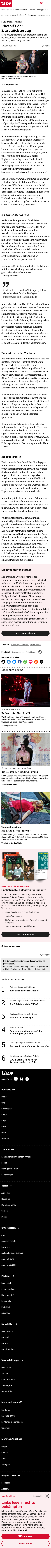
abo (3, 1235)
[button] (48, 3)
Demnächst (6, 1367)
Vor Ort (4, 1373)
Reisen (4, 1447)
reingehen (5, 1313)
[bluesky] (21, 1080)
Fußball (4, 1163)
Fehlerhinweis (31, 652)
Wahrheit (5, 1138)
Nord (3, 1133)
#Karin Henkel (35, 645)
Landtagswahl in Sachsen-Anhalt (15, 1157)
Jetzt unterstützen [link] (25, 633)
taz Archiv (5, 1428)
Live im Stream (8, 1379)
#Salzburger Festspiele (20, 645)
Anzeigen (5, 1464)
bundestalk (6, 1283)
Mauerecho (6, 1301)
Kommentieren (18, 652)
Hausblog (5, 1199)
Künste (21, 15)
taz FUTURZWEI (8, 1416)
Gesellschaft (6, 1109)
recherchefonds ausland (12, 1253)
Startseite (5, 15)
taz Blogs (5, 1410)
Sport (3, 1121)
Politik (4, 1097)
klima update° (7, 1295)
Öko (3, 1103)
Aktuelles (5, 1193)
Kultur (14, 15)
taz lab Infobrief (8, 1349)
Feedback (5, 1483)
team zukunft (7, 1331)
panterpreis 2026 (9, 1265)
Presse (4, 1217)
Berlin (4, 1127)
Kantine (4, 1452)
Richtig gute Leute (9, 1169)
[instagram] (27, 1080)
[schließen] (47, 1496)
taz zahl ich (6, 1247)
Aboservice (6, 1489)
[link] (14, 10)
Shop (3, 1459)
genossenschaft (8, 1241)
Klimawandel (7, 1175)
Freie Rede (6, 1307)
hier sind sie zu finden (37, 969)
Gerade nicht (38, 1496)
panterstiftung (7, 1259)
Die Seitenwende (8, 1205)
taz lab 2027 (6, 1391)
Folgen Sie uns (6, 1079)
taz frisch (5, 1337)
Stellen (4, 1211)
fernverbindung (8, 1289)
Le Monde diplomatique (12, 1422)
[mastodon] (16, 1080)
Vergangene (6, 1385)
